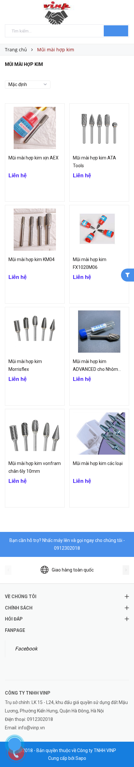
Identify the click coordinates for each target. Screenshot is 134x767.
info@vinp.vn (31, 727)
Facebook (26, 649)
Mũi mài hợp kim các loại (98, 463)
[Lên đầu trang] (120, 747)
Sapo (80, 758)
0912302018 (67, 548)
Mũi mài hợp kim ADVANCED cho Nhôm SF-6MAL (95, 369)
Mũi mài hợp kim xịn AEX (33, 157)
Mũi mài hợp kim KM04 (31, 259)
